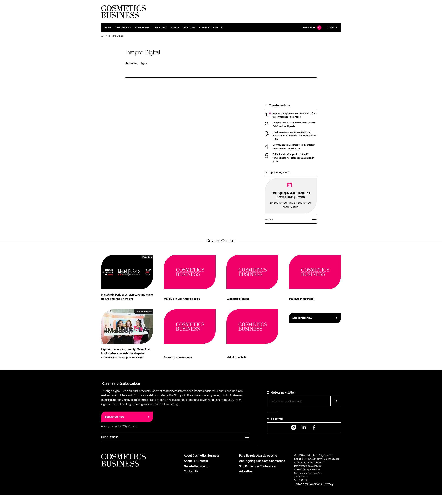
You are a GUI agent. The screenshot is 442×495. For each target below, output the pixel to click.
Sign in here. (130, 426)
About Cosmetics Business (201, 455)
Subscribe (309, 27)
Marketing (147, 257)
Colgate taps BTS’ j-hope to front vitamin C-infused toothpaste (295, 124)
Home (108, 27)
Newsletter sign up (196, 466)
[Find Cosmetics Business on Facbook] (314, 428)
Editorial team (208, 27)
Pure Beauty (143, 27)
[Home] (102, 36)
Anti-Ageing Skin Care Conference (262, 461)
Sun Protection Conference (257, 466)
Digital (144, 63)
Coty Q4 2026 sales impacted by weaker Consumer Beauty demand (295, 146)
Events (174, 27)
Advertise (245, 471)
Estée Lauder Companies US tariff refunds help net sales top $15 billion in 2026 (295, 158)
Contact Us (191, 471)
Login (331, 27)
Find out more (109, 437)
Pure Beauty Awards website (258, 455)
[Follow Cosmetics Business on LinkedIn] (303, 428)
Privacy (328, 484)
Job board (160, 27)
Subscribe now (302, 317)
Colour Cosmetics (144, 311)
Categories (122, 27)
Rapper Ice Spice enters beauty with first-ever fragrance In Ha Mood (295, 115)
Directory (189, 27)
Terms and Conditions (308, 484)
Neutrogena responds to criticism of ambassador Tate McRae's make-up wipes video (295, 135)
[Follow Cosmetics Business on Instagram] (293, 428)
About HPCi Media (196, 461)
